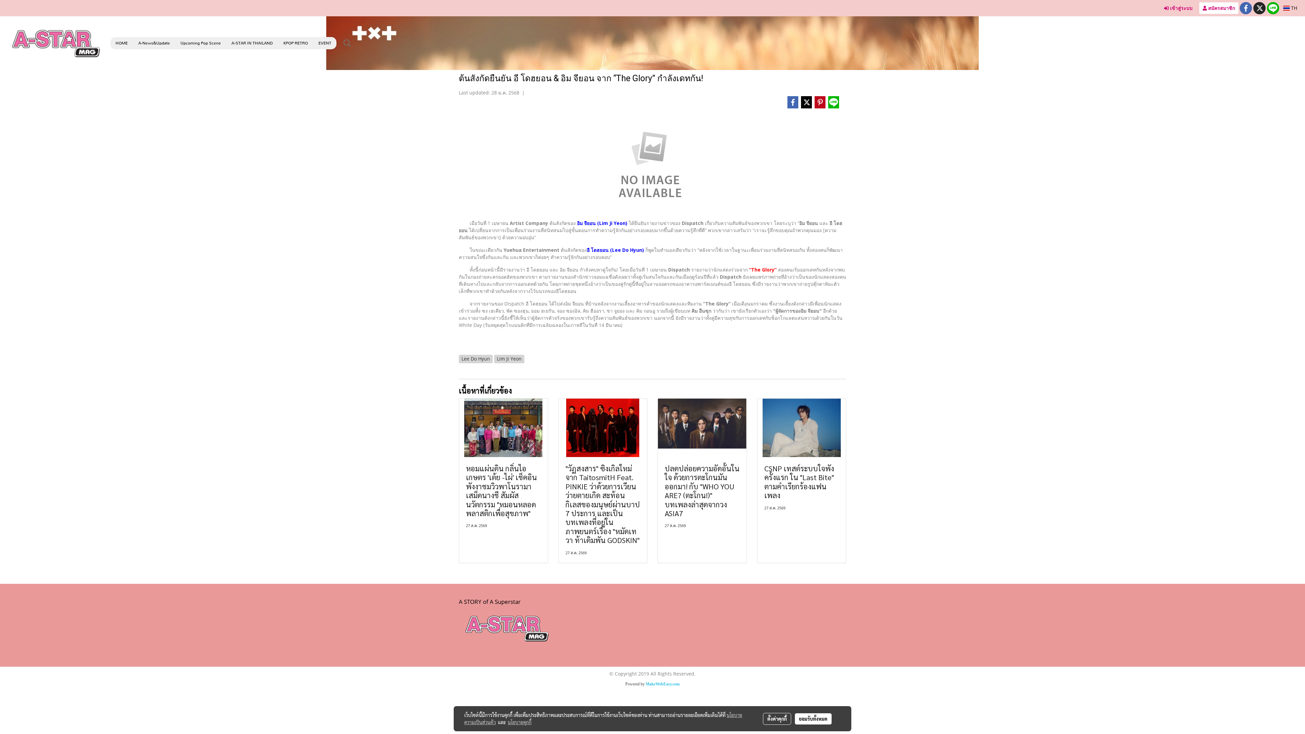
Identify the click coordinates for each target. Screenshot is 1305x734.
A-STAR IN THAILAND (252, 43)
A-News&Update (154, 43)
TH (1293, 8)
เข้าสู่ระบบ (1181, 8)
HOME (122, 43)
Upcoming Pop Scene (200, 43)
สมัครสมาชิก (1221, 8)
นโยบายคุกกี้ (520, 722)
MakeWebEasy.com (663, 684)
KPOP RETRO (295, 43)
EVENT (324, 43)
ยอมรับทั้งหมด (813, 719)
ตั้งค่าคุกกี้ (777, 719)
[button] (347, 43)
